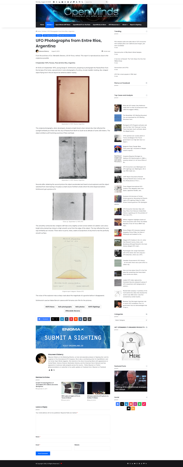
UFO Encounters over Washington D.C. (134, 167)
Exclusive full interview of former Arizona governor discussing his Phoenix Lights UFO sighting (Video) (135, 198)
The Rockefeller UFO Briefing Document (135, 115)
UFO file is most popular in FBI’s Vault (125, 74)
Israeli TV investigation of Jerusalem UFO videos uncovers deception (47, 384)
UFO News (50, 307)
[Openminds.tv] (91, 13)
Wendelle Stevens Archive (67, 35)
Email (38, 445)
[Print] (89, 319)
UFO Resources (114, 24)
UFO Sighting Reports (50, 35)
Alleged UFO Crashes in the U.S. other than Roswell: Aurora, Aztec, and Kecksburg (134, 242)
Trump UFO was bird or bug (127, 389)
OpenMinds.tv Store (99, 24)
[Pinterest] (71, 319)
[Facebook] (52, 370)
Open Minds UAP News (62, 24)
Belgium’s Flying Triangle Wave (132, 146)
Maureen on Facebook (99, 367)
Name (38, 437)
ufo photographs (65, 307)
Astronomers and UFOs (121, 67)
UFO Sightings (94, 307)
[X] (54, 370)
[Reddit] (76, 319)
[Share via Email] (85, 319)
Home (42, 24)
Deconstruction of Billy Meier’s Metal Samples (127, 52)
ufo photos (80, 307)
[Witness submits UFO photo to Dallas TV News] (98, 388)
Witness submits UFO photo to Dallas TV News (98, 397)
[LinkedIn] (62, 319)
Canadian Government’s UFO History (134, 260)
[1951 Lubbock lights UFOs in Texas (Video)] (72, 388)
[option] (130, 381)
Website (76, 445)
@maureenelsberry (53, 367)
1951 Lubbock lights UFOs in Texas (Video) (70, 397)
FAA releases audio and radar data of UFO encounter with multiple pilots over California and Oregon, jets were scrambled (130, 43)
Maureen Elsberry (44, 51)
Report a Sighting (135, 24)
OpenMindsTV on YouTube (81, 24)
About (124, 24)
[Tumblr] (67, 319)
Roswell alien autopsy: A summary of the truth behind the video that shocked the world (135, 292)
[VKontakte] (80, 319)
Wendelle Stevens (73, 311)
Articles (49, 24)
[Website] (49, 370)
